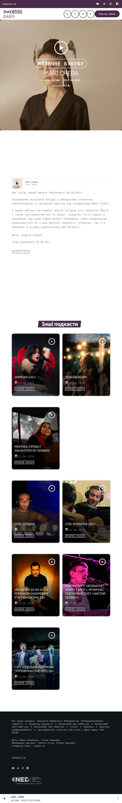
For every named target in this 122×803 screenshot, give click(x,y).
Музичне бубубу (61, 63)
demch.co (40, 746)
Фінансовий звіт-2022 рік (74, 724)
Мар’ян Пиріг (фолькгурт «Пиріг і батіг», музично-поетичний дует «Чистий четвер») (85, 591)
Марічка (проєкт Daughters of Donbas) (32, 449)
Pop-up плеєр (107, 14)
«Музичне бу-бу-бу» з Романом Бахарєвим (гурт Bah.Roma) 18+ (31, 593)
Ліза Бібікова (76, 377)
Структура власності (41, 724)
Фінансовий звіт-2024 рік (49, 727)
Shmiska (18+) (25, 377)
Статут (74, 727)
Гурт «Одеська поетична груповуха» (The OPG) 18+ (34, 669)
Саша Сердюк (52, 80)
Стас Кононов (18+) (80, 524)
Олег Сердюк (25, 524)
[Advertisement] (61, 154)
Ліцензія (88, 727)
